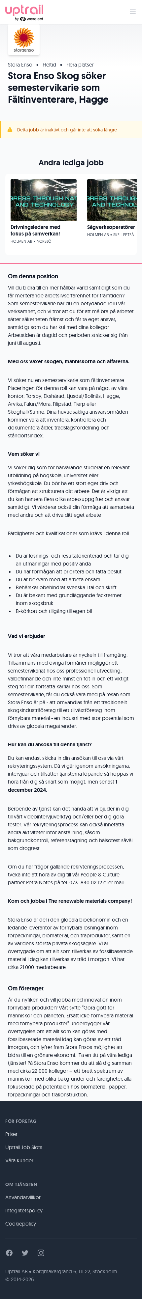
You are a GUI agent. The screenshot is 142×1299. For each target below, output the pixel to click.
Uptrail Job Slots (23, 1147)
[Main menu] (132, 11)
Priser (11, 1134)
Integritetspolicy (24, 1210)
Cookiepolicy (20, 1223)
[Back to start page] (24, 12)
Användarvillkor (23, 1197)
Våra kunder (19, 1160)
